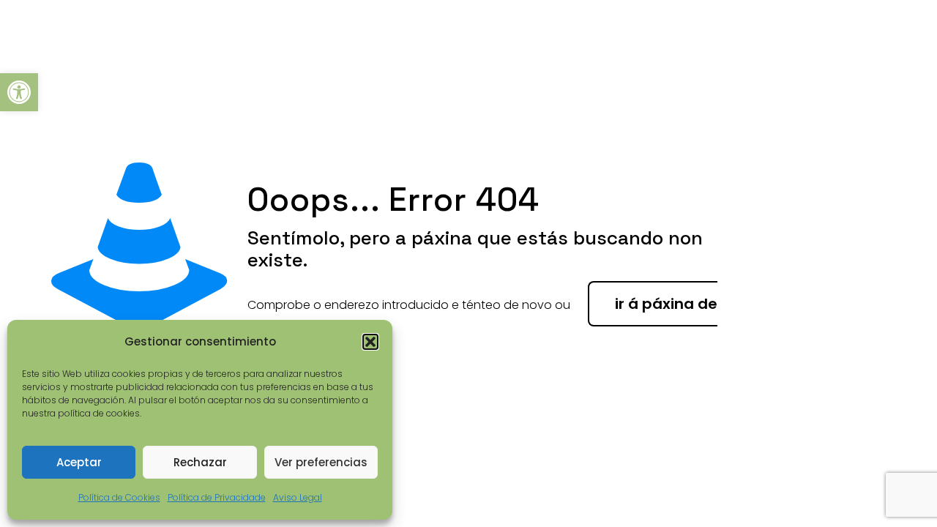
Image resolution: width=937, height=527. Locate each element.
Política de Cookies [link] (119, 497)
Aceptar (79, 462)
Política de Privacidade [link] (217, 497)
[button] (370, 341)
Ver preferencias (321, 462)
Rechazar (200, 462)
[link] (19, 92)
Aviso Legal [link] (297, 497)
